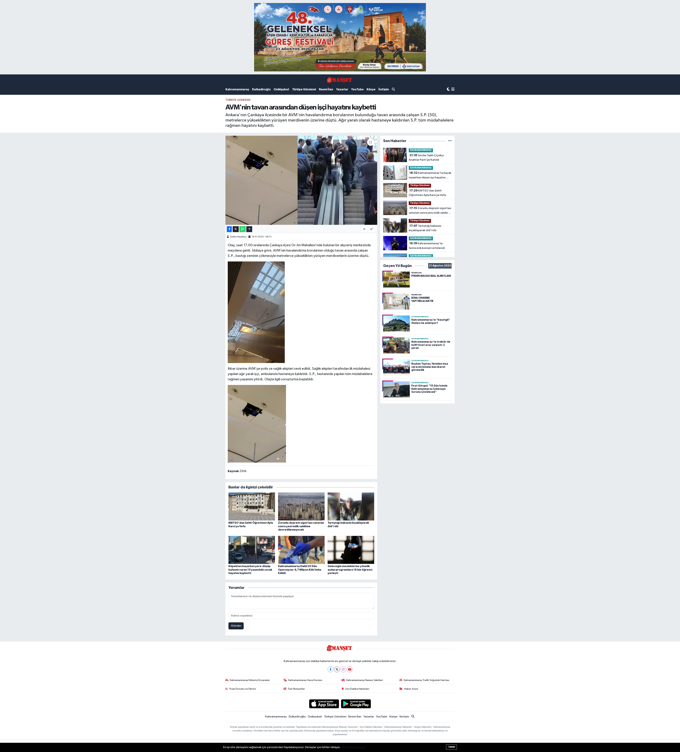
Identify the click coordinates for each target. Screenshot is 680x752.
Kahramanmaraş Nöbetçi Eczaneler (250, 680)
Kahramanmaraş (237, 89)
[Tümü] (450, 140)
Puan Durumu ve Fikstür (243, 689)
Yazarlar (342, 89)
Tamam (451, 747)
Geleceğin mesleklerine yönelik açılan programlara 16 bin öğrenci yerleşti (350, 569)
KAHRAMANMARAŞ (421, 150)
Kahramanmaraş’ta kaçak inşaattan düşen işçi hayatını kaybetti (430, 175)
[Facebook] (330, 669)
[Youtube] (350, 669)
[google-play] (356, 703)
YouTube (357, 89)
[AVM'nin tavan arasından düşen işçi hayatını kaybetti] (301, 180)
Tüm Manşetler (296, 689)
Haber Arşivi (411, 689)
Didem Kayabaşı (238, 237)
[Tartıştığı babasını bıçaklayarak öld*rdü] (351, 506)
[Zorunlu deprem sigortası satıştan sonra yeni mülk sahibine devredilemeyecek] (301, 506)
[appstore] (324, 703)
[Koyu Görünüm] (448, 89)
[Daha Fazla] (249, 229)
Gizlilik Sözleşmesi (353, 747)
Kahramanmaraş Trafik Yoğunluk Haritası (426, 680)
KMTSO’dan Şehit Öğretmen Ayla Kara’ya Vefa (427, 193)
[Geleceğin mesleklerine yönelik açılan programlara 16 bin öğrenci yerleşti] (351, 549)
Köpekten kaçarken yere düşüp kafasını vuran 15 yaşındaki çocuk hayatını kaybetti (250, 569)
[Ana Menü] (453, 89)
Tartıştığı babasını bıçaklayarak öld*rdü (425, 228)
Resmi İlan (326, 89)
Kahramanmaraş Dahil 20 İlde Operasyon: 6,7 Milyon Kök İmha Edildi (299, 569)
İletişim (383, 89)
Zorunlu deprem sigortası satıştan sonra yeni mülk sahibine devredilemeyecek (301, 526)
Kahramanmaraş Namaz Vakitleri (364, 680)
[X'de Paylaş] (236, 229)
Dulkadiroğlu (261, 89)
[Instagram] (343, 669)
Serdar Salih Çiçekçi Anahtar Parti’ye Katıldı (426, 158)
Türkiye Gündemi (304, 89)
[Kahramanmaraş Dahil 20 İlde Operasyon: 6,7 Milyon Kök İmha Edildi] (301, 549)
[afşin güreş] (340, 37)
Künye (371, 89)
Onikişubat (281, 89)
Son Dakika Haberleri (357, 689)
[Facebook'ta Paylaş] (229, 229)
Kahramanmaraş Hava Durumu (305, 680)
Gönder (236, 625)
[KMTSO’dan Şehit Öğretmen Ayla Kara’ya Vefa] (251, 506)
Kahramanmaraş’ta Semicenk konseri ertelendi (427, 246)
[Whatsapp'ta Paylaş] (242, 229)
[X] (337, 669)
